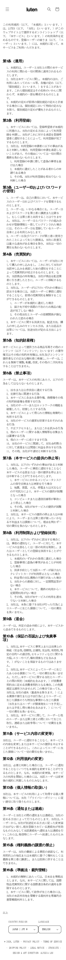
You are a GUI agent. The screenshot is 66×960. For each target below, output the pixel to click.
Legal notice (37, 948)
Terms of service (52, 942)
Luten (16, 941)
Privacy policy (31, 942)
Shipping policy (17, 948)
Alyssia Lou (47, 953)
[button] (7, 9)
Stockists (53, 948)
